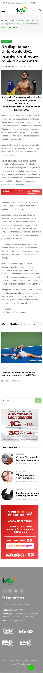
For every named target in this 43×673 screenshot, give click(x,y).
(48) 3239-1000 (16, 610)
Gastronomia (22, 472)
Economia (20, 490)
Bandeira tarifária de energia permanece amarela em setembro (27, 496)
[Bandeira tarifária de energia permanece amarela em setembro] (7, 494)
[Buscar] (40, 10)
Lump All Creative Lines (21, 664)
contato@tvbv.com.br (16, 621)
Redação (9, 66)
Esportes (5, 368)
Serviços (20, 454)
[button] (35, 324)
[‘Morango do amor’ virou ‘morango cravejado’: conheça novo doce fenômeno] (7, 477)
